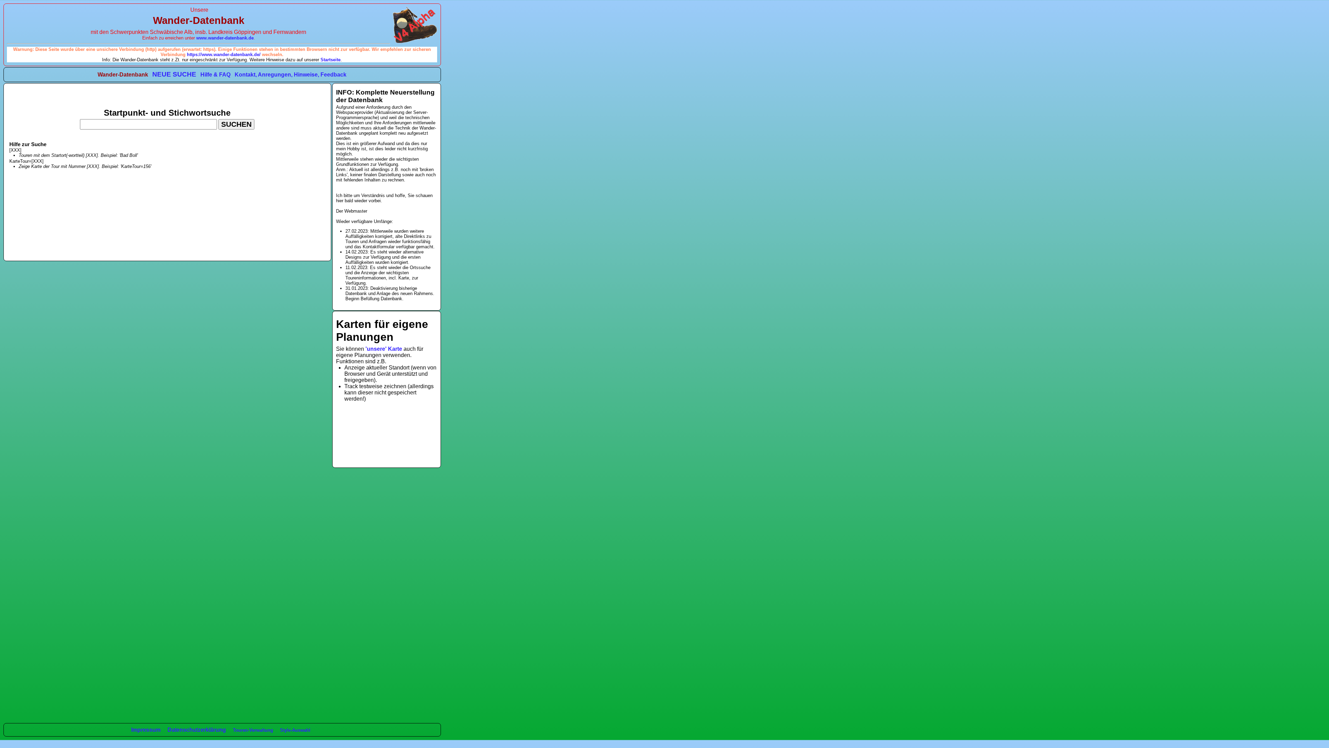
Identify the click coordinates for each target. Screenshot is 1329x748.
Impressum (146, 730)
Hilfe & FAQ (215, 75)
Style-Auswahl (295, 730)
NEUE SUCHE (174, 74)
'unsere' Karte (383, 349)
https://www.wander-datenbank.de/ (224, 54)
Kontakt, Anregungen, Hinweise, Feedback (290, 75)
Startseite (330, 59)
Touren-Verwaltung (253, 730)
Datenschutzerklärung (197, 730)
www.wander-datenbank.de (225, 38)
